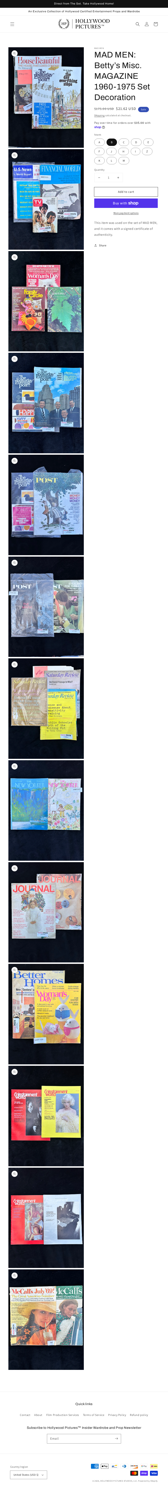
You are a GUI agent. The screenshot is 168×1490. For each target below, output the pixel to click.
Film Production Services (62, 1415)
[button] (12, 24)
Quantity (99, 169)
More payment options (126, 212)
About (38, 1415)
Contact (25, 1415)
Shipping (99, 115)
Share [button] (103, 245)
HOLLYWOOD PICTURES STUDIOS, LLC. (118, 1481)
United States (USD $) (26, 1474)
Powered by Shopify (148, 1481)
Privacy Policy (117, 1415)
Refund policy (139, 1415)
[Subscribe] (116, 1438)
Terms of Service (93, 1415)
